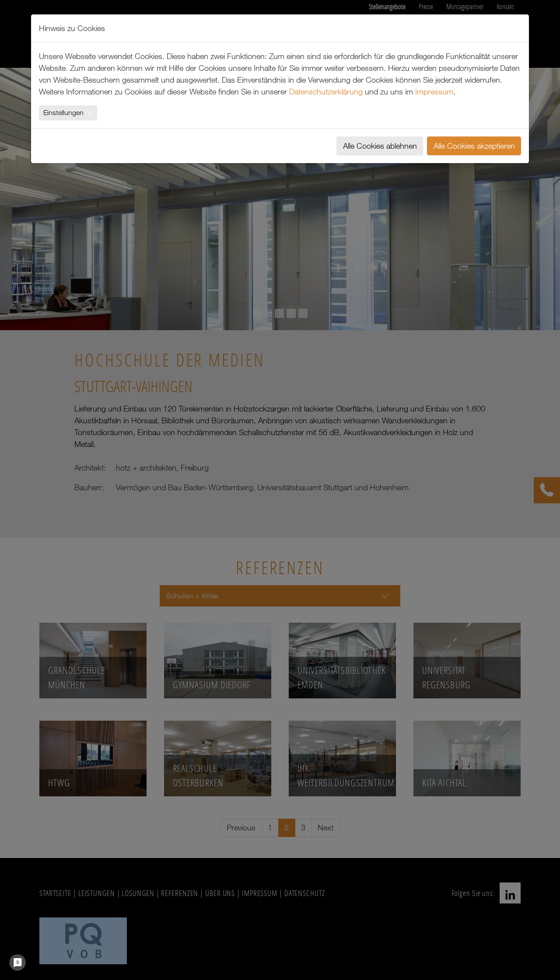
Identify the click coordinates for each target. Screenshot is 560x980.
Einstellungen (63, 112)
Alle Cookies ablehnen (380, 145)
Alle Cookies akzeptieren (474, 145)
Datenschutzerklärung (326, 91)
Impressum (434, 91)
